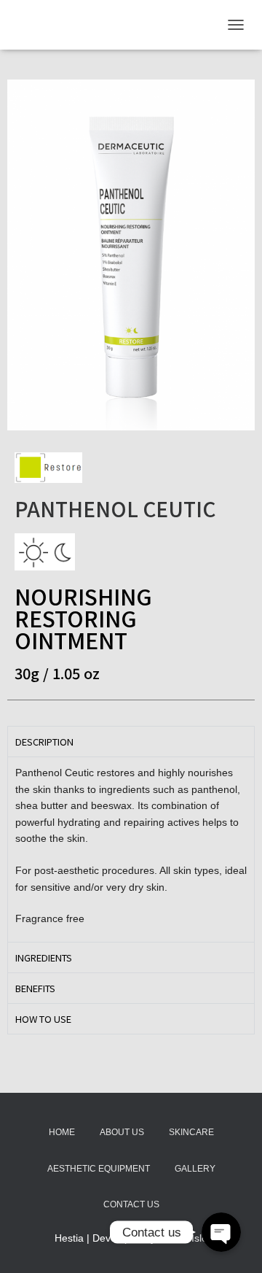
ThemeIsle (183, 1238)
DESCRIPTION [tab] (44, 741)
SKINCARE (191, 1132)
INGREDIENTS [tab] (43, 957)
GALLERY (195, 1169)
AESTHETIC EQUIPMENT (98, 1169)
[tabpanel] (131, 849)
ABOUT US (122, 1132)
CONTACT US (131, 1204)
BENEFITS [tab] (35, 988)
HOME (62, 1132)
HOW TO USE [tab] (43, 1019)
